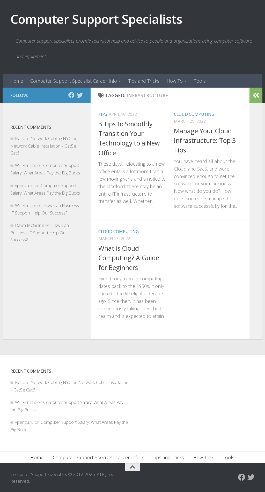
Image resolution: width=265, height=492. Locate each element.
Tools (200, 81)
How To (175, 81)
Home (16, 81)
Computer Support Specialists (96, 19)
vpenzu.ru (24, 185)
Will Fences (25, 165)
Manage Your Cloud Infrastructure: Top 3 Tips (205, 140)
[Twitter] (80, 95)
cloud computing (194, 114)
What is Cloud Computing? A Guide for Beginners (128, 258)
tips (102, 114)
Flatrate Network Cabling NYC (43, 138)
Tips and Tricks (143, 81)
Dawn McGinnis (29, 225)
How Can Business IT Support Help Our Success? (39, 232)
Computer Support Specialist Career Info (73, 81)
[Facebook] (71, 95)
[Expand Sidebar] (255, 95)
